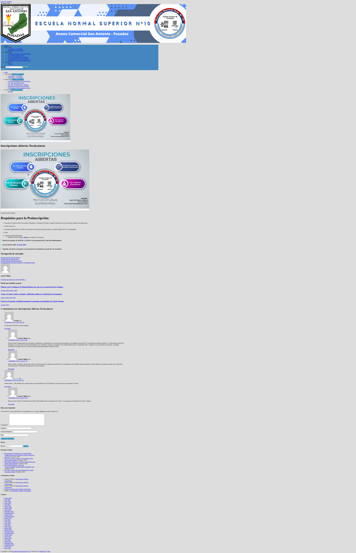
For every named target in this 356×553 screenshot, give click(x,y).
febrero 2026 (8, 508)
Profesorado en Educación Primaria (18, 59)
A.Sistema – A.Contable (15, 49)
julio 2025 (7, 520)
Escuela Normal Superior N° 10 (21, 551)
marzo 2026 (7, 506)
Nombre (4, 428)
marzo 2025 (7, 526)
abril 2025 (7, 525)
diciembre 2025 (9, 511)
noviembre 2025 (9, 513)
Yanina (16, 378)
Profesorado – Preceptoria (15, 50)
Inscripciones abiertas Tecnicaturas (21, 489)
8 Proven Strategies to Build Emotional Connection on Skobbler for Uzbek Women (32, 301)
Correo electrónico (7, 431)
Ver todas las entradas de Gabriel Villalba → (14, 279)
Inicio (6, 45)
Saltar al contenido (6, 1)
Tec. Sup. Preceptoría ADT (16, 55)
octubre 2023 (8, 535)
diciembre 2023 (9, 531)
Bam (48, 551)
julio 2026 (7, 500)
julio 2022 (7, 540)
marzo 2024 (7, 528)
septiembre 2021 (9, 545)
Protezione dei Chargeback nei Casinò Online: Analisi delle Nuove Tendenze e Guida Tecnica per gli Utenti (19, 455)
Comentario (5, 425)
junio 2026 (7, 501)
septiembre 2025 (9, 516)
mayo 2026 (7, 503)
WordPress (43, 551)
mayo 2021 (7, 548)
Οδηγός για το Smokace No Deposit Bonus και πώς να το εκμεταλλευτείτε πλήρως (32, 287)
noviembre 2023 (9, 533)
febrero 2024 (8, 530)
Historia (10, 64)
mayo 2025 (7, 523)
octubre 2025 (8, 515)
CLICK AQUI (21, 245)
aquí (25, 237)
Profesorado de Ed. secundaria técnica (19, 60)
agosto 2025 (8, 518)
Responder (7, 328)
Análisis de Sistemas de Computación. (19, 54)
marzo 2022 (7, 541)
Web (2, 435)
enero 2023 (7, 536)
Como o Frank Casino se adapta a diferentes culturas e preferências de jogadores (31, 294)
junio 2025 (7, 521)
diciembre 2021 (9, 543)
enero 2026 (7, 510)
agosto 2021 (8, 546)
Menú (2, 69)
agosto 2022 (8, 538)
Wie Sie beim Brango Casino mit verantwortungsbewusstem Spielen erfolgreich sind (19, 466)
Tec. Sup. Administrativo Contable (18, 57)
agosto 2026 (8, 498)
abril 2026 (7, 505)
